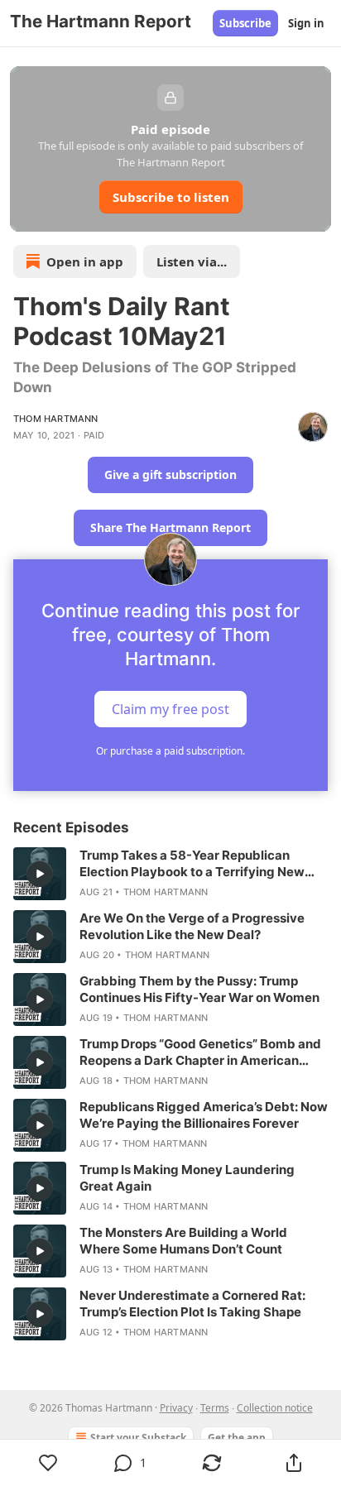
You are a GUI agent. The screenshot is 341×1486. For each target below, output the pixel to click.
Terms (214, 1408)
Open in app (84, 261)
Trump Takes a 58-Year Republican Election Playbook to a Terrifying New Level (192, 863)
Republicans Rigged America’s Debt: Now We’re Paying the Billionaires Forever (203, 1115)
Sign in (306, 23)
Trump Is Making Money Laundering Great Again (187, 1178)
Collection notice (275, 1408)
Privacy (176, 1408)
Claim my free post (170, 709)
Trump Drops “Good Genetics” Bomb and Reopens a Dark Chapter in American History (200, 1052)
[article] (170, 873)
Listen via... (191, 261)
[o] (39, 873)
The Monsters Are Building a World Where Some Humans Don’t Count (183, 1241)
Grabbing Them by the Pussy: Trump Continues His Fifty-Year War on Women (199, 989)
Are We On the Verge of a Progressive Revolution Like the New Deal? (192, 926)
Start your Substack (138, 1438)
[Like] (48, 1462)
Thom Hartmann (55, 418)
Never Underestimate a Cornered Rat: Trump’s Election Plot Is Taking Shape (192, 1303)
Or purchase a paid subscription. (170, 751)
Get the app (237, 1438)
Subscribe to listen (171, 197)
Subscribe (245, 23)
